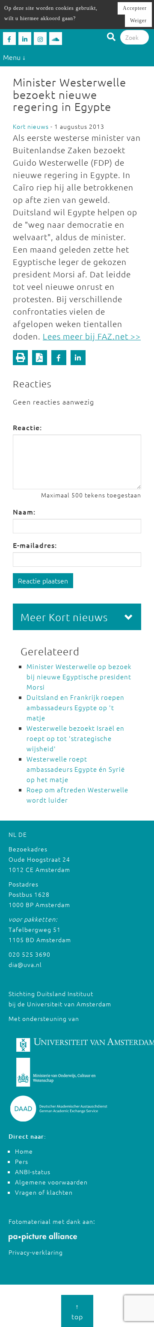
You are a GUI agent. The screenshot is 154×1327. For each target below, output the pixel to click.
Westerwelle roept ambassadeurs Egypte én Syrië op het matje (76, 769)
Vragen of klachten (44, 1192)
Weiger (138, 21)
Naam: (24, 511)
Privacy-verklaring (36, 1252)
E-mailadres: (35, 545)
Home (24, 1151)
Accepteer (135, 8)
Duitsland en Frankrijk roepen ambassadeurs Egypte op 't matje (75, 707)
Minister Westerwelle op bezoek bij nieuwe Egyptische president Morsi (79, 676)
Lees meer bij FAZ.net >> (92, 336)
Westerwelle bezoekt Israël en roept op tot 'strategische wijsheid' (75, 738)
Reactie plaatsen (43, 580)
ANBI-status (32, 1171)
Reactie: (27, 427)
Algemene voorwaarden (51, 1182)
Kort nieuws (31, 126)
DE (22, 834)
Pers (21, 1161)
